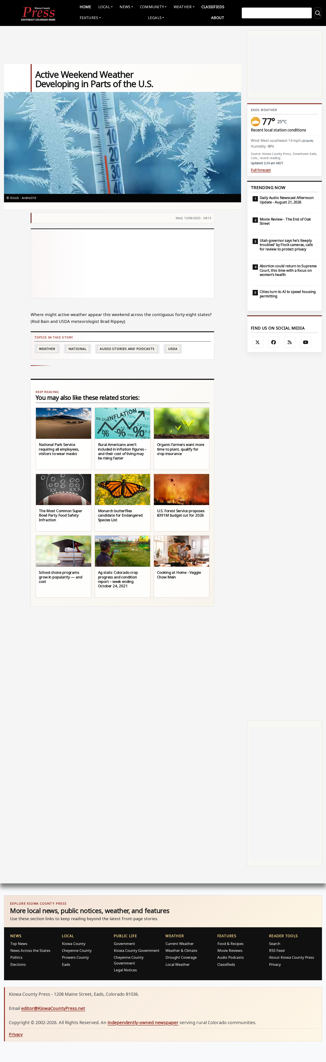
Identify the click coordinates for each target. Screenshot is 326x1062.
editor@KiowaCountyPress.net (53, 1008)
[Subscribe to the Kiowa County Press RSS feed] (289, 342)
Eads (66, 964)
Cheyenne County (77, 950)
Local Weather (177, 964)
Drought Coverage (181, 957)
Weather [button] (183, 6)
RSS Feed (277, 950)
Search (274, 943)
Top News (18, 943)
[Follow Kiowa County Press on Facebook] (273, 342)
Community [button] (152, 6)
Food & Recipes (230, 943)
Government (124, 943)
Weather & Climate (181, 950)
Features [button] (89, 17)
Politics (16, 957)
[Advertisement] (122, 264)
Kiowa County (73, 943)
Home (85, 6)
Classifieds (212, 6)
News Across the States (30, 950)
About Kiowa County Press (291, 957)
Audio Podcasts (230, 957)
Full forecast (261, 170)
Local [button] (104, 6)
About (217, 17)
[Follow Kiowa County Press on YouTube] (305, 342)
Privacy (275, 964)
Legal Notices (125, 969)
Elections (18, 964)
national (77, 349)
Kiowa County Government (136, 950)
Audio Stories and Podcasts (127, 349)
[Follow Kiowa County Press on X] (257, 342)
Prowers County (75, 957)
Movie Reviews (229, 950)
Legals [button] (155, 17)
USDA (173, 349)
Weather (47, 349)
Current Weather (179, 943)
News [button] (125, 6)
